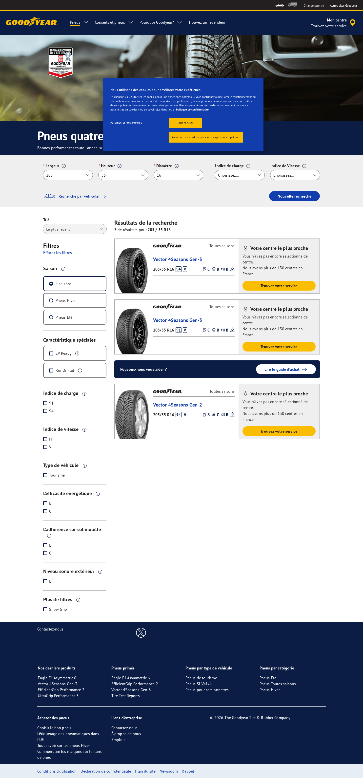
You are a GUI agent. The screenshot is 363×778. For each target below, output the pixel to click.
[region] (183, 114)
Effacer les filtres (57, 252)
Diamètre (164, 165)
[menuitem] (279, 4)
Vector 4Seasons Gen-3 (177, 259)
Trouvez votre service (279, 285)
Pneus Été (64, 317)
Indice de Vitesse (285, 165)
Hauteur (108, 165)
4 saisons (64, 283)
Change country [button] (314, 5)
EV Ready (63, 353)
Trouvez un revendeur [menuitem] (206, 22)
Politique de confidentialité (192, 109)
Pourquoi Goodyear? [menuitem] (157, 22)
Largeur (52, 165)
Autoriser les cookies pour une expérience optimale (205, 137)
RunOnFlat (65, 370)
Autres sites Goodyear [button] (343, 5)
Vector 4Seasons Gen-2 (177, 405)
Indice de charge (229, 165)
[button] (64, 166)
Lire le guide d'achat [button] (282, 369)
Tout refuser (185, 123)
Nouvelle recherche (294, 196)
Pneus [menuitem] (75, 22)
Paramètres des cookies (126, 122)
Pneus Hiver (66, 300)
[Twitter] (141, 632)
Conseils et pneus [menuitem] (110, 22)
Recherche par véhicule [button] (79, 196)
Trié (46, 219)
